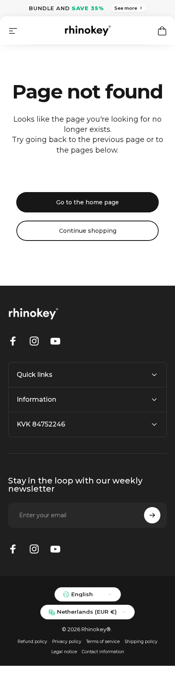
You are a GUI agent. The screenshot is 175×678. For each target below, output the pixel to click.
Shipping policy (141, 641)
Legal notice (64, 651)
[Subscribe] (152, 515)
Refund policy (32, 641)
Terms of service (103, 641)
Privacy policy (66, 641)
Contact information (103, 651)
